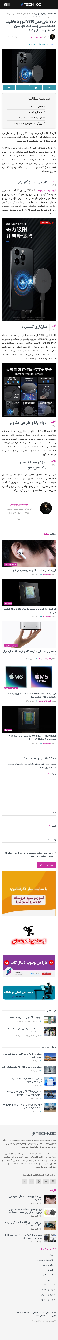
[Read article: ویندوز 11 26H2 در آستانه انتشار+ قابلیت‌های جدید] (50, 1081)
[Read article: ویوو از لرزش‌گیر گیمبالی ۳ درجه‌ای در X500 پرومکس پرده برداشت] (50, 1238)
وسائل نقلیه (47, 1289)
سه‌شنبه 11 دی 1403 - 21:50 (17, 37)
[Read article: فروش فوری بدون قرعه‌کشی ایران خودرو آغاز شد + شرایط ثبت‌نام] (50, 1107)
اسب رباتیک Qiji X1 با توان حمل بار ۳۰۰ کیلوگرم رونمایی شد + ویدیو (24, 1093)
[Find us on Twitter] (53, 1181)
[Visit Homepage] (31, 4)
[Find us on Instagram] (31, 1181)
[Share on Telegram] (35, 87)
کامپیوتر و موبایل (42, 13)
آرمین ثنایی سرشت (45, 659)
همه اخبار (37, 1312)
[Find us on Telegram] (38, 1181)
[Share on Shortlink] (49, 87)
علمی (50, 1279)
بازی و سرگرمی (46, 1294)
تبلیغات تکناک (23, 1312)
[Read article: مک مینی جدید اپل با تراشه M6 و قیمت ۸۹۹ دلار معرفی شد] (29, 634)
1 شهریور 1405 (35, 1111)
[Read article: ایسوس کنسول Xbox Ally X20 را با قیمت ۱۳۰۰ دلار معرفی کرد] (50, 1225)
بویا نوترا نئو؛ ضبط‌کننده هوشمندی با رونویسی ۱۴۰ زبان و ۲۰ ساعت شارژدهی (25, 1211)
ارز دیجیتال (48, 1275)
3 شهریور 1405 (35, 574)
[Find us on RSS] (24, 1181)
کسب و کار (48, 1284)
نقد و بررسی (47, 1265)
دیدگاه (52, 774)
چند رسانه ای (47, 1299)
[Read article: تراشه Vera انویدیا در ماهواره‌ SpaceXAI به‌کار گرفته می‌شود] (29, 592)
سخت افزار (8, 603)
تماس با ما (40, 1315)
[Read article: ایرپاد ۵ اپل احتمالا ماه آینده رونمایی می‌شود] (29, 553)
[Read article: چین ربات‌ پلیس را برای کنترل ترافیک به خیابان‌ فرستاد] (50, 1031)
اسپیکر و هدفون (10, 565)
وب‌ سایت (51, 839)
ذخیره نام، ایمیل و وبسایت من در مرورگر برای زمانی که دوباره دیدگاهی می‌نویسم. (29, 855)
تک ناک (53, 13)
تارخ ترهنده (47, 574)
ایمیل (52, 826)
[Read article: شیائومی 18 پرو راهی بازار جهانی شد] (50, 1020)
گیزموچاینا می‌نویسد (45, 190)
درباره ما (53, 1315)
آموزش (50, 1270)
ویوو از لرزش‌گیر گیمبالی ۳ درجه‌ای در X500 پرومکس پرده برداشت (23, 1237)
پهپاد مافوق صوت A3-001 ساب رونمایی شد (22, 1067)
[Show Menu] (52, 4)
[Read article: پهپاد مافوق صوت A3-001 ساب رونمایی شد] (50, 1070)
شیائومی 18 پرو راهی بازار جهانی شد (26, 1017)
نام (53, 812)
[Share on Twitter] (22, 87)
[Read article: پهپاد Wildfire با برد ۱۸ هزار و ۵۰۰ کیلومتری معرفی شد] (50, 1057)
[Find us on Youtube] (46, 1181)
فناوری (50, 1255)
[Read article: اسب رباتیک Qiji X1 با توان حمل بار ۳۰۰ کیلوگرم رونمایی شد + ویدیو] (50, 1094)
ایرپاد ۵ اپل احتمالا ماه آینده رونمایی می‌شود (34, 570)
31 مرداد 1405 (35, 1061)
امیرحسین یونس (37, 37)
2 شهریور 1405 (35, 1085)
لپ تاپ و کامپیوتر (10, 646)
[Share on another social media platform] (9, 87)
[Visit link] (29, 893)
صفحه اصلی (51, 1312)
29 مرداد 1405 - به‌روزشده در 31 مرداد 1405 (27, 1036)
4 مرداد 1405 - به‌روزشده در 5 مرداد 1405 (27, 1021)
